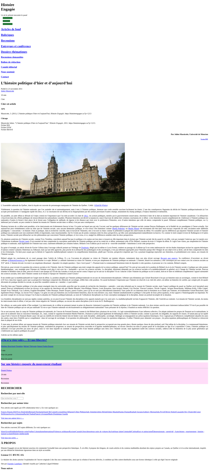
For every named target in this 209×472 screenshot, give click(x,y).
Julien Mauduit (113, 412)
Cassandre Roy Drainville (186, 412)
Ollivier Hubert (170, 412)
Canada (78, 432)
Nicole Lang (24, 241)
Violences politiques (61, 432)
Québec (31, 432)
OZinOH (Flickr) (101, 205)
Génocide (85, 432)
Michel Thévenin (30, 346)
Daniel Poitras (6, 370)
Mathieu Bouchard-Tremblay (12, 346)
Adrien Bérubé (102, 412)
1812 (86, 216)
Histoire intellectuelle (21, 434)
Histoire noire (23, 432)
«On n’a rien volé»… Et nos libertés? (24, 340)
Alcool (7, 432)
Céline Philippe (80, 412)
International (49, 432)
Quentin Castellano (14, 464)
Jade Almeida (91, 412)
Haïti (12, 432)
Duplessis (85, 248)
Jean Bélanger (68, 412)
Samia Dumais (124, 412)
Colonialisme (39, 432)
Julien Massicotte (7, 91)
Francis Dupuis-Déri (9, 412)
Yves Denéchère (23, 412)
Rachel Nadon (29, 414)
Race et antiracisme (144, 432)
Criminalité (127, 432)
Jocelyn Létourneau (16, 414)
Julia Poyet (160, 412)
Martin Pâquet (133, 228)
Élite (154, 432)
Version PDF (204, 139)
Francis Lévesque (41, 414)
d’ (16, 260)
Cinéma (134, 432)
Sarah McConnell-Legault (53, 412)
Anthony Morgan (149, 412)
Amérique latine (117, 432)
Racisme (72, 432)
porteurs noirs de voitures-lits (100, 432)
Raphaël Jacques (136, 412)
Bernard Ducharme (36, 412)
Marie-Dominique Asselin (58, 414)
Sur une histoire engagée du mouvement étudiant (31, 364)
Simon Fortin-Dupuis (45, 346)
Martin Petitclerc (118, 228)
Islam (3, 432)
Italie (16, 432)
